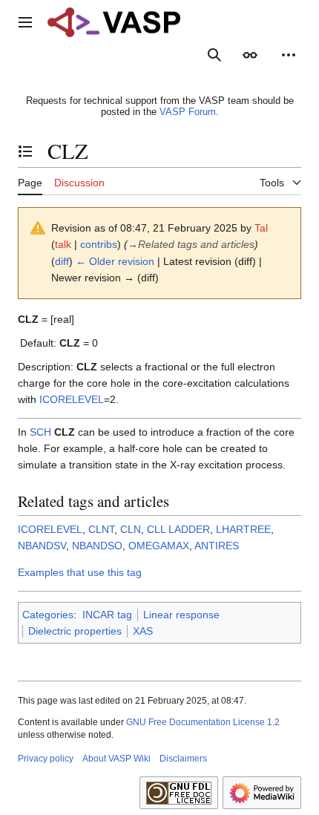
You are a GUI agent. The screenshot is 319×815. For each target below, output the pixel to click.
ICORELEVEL (71, 399)
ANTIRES (216, 545)
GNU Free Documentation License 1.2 (203, 722)
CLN (130, 529)
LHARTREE (243, 529)
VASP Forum (188, 111)
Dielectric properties (75, 631)
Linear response (181, 615)
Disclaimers (183, 758)
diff (62, 261)
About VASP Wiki (116, 758)
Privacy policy (45, 758)
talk (63, 244)
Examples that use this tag (80, 572)
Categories (47, 615)
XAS (143, 631)
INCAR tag (107, 615)
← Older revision (115, 261)
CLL (156, 529)
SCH (40, 432)
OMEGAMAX (158, 545)
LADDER (189, 529)
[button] (25, 22)
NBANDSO (97, 545)
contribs (98, 244)
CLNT (101, 529)
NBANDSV (42, 545)
